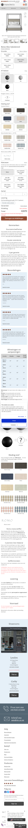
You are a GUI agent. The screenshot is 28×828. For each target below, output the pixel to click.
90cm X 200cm (7, 55)
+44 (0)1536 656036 (14, 691)
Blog (5, 754)
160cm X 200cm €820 (20, 186)
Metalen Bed (7, 766)
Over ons (6, 749)
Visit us (14, 674)
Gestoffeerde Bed (8, 769)
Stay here (16, 824)
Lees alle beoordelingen (10, 785)
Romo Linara (6, 537)
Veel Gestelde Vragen (9, 737)
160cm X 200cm (20, 60)
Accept (14, 420)
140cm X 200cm (7, 60)
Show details (21, 416)
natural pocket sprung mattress (16, 166)
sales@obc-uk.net (16, 563)
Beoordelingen (7, 732)
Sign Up (14, 804)
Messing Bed (7, 771)
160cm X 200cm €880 (7, 186)
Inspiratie (6, 735)
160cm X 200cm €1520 (20, 172)
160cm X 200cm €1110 (20, 179)
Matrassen (6, 777)
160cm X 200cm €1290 (7, 179)
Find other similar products (8, 203)
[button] (25, 25)
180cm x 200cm (7, 66)
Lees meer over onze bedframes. (14, 236)
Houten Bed (7, 774)
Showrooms (7, 752)
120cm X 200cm (20, 55)
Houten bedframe (5, 49)
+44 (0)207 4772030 (14, 667)
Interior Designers (8, 759)
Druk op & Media (8, 757)
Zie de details (24, 206)
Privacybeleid (7, 740)
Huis (3, 812)
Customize (13, 424)
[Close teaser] (14, 824)
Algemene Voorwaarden (10, 742)
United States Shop (17, 819)
